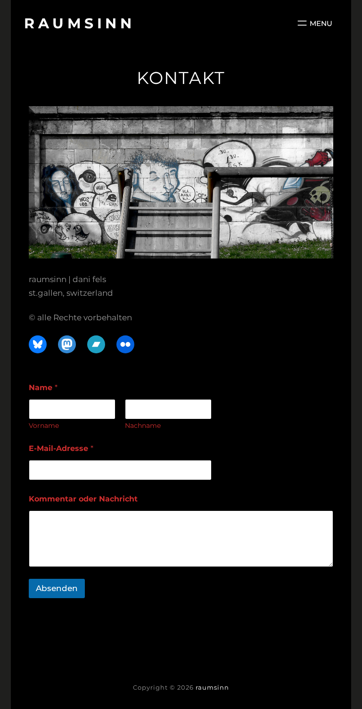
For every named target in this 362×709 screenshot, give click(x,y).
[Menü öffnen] (314, 23)
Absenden (57, 588)
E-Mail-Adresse (61, 448)
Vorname (44, 426)
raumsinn (79, 23)
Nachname (143, 426)
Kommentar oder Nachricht (83, 498)
